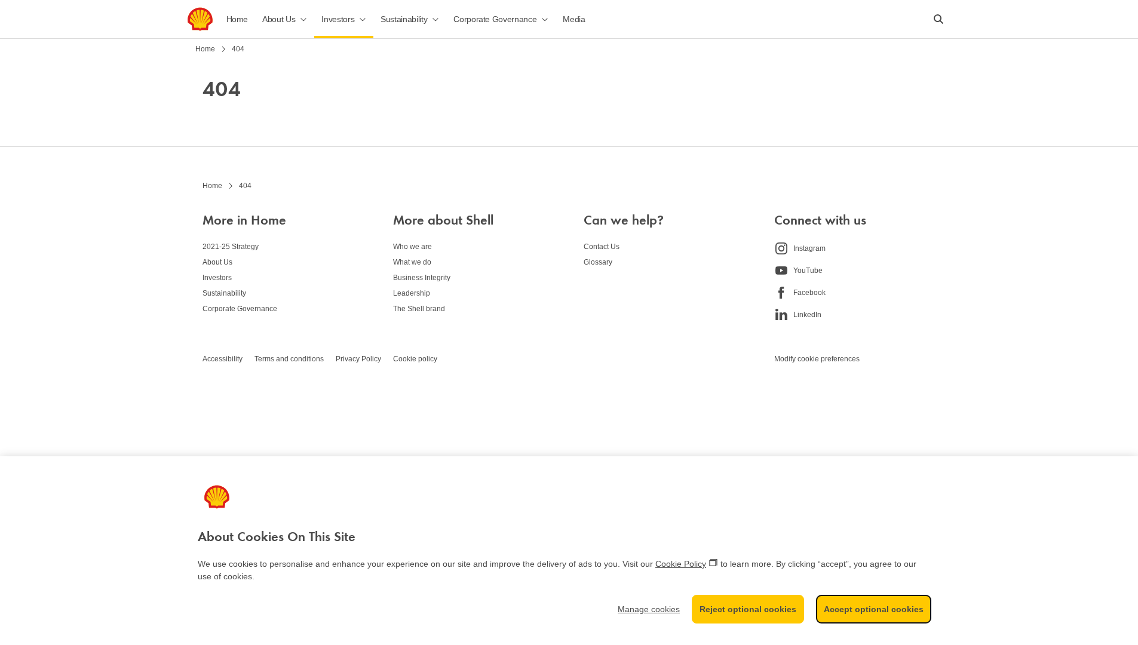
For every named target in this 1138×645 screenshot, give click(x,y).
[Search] (938, 19)
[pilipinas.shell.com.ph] (200, 19)
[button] (284, 19)
